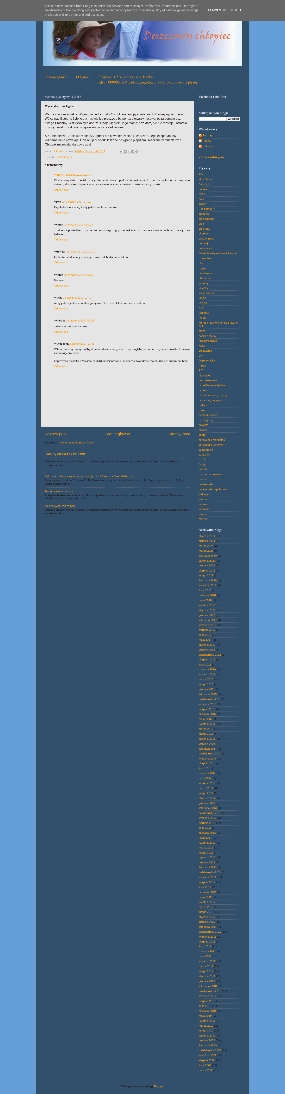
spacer (203, 429)
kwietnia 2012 (207, 901)
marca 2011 (206, 966)
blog (201, 223)
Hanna (207, 140)
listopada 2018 (208, 580)
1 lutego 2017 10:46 (82, 343)
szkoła (202, 459)
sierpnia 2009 (207, 1060)
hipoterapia (205, 273)
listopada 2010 (208, 986)
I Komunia (205, 278)
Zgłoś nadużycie (211, 157)
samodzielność (208, 414)
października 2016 (210, 654)
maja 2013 (205, 837)
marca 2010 (206, 1025)
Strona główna (57, 76)
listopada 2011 (208, 926)
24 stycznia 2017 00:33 (78, 274)
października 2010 (210, 991)
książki (203, 302)
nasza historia (207, 335)
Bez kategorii (64, 157)
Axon (202, 193)
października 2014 (210, 753)
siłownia (203, 424)
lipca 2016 (205, 664)
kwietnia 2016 (207, 674)
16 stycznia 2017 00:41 (80, 251)
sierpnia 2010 (207, 1001)
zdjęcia (203, 514)
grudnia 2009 (207, 1040)
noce (202, 345)
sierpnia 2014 (207, 763)
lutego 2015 (206, 733)
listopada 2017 (208, 620)
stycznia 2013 (207, 857)
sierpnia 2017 (207, 629)
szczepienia (206, 449)
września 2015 (208, 704)
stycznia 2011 (207, 976)
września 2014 (208, 758)
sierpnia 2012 (207, 882)
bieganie (204, 213)
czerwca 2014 (207, 773)
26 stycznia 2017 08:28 (80, 320)
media (202, 317)
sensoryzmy (206, 420)
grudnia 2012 (207, 862)
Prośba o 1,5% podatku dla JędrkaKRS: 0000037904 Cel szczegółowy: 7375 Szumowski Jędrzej (147, 79)
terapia (203, 469)
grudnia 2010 (207, 981)
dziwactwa (205, 258)
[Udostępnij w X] (129, 151)
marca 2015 (206, 728)
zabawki (204, 508)
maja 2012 (205, 897)
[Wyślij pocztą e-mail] (122, 151)
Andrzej (207, 135)
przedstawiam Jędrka (212, 385)
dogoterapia (206, 248)
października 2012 (210, 872)
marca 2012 (206, 906)
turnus (202, 479)
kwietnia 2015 (207, 723)
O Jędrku (83, 76)
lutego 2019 (206, 575)
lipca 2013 (205, 827)
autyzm (203, 189)
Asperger (204, 184)
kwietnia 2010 (207, 1020)
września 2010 (208, 995)
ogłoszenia (205, 350)
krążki (202, 297)
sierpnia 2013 (207, 822)
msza (202, 330)
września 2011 (207, 936)
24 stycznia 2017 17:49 (77, 297)
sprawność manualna (212, 439)
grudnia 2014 (207, 743)
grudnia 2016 (207, 649)
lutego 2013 (206, 852)
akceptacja (205, 179)
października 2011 (210, 931)
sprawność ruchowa (211, 444)
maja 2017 (205, 639)
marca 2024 (206, 545)
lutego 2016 (206, 684)
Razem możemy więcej (213, 395)
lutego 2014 (206, 793)
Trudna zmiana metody (59, 491)
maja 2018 (205, 600)
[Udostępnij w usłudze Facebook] (133, 151)
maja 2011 (205, 956)
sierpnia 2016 (207, 659)
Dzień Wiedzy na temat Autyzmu (218, 253)
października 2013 (210, 812)
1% (201, 174)
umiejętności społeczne (213, 489)
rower (202, 410)
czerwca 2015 (207, 713)
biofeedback (206, 218)
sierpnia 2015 (207, 709)
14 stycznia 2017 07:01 (76, 201)
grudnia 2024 (207, 540)
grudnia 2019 (207, 565)
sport (202, 434)
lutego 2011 (206, 971)
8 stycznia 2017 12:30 (76, 174)
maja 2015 (205, 718)
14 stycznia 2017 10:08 (78, 224)
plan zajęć (205, 375)
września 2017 (208, 624)
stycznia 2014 (207, 798)
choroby (204, 233)
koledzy (203, 287)
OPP (201, 355)
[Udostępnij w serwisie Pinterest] (136, 151)
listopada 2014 (208, 748)
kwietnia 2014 (207, 783)
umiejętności (206, 484)
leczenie (204, 312)
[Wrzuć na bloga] (125, 151)
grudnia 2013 (207, 803)
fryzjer (202, 268)
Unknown (208, 146)
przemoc (204, 390)
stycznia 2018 (207, 610)
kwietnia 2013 (207, 842)
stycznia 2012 (207, 916)
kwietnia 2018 (207, 605)
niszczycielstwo (208, 340)
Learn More (217, 10)
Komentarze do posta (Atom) (77, 442)
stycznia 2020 (207, 560)
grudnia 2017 (207, 615)
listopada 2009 (208, 1045)
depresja (204, 243)
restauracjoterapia (210, 400)
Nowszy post (55, 434)
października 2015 (210, 699)
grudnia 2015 (207, 689)
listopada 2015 (208, 694)
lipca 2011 (205, 946)
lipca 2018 (205, 590)
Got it (236, 10)
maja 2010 (205, 1015)
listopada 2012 (208, 867)
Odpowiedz (61, 189)
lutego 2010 (206, 1030)
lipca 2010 (205, 1005)
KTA (201, 307)
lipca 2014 (205, 768)
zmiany (203, 518)
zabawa (203, 504)
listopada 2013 (208, 807)
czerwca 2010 (207, 1010)
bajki (201, 198)
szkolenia (204, 454)
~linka (58, 174)
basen (202, 203)
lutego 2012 (206, 911)
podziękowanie (208, 380)
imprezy (203, 283)
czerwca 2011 (207, 951)
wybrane (204, 499)
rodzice (203, 405)
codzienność (206, 238)
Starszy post (179, 434)
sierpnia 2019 (207, 570)
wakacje (204, 494)
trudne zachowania (210, 474)
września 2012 (208, 877)
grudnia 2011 (207, 921)
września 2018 (208, 585)
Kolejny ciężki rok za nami (65, 454)
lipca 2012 (205, 887)
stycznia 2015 (207, 738)
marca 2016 (206, 679)
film (201, 263)
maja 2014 (205, 778)
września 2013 (208, 817)
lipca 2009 (205, 1065)
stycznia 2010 (207, 1035)
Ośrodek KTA (207, 360)
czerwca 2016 (207, 669)
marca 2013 (206, 847)
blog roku (204, 228)
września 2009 (208, 1055)
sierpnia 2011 (207, 941)
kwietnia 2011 (207, 961)
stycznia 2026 (207, 535)
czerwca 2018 (207, 595)
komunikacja (206, 292)
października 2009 (210, 1050)
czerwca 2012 (207, 892)
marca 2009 (206, 1070)
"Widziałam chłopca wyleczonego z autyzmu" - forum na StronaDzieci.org (89, 476)
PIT (201, 370)
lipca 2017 (205, 634)
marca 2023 (206, 550)
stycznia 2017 (207, 644)
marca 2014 (206, 788)
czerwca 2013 (207, 832)
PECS (202, 365)
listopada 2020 (208, 555)
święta (202, 464)
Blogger (158, 1086)
